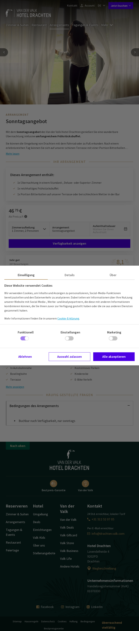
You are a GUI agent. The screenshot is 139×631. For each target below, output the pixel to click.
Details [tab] (70, 275)
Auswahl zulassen (69, 356)
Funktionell (26, 332)
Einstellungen (70, 332)
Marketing (114, 332)
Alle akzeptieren (114, 356)
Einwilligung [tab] (26, 275)
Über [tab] (113, 275)
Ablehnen (25, 356)
